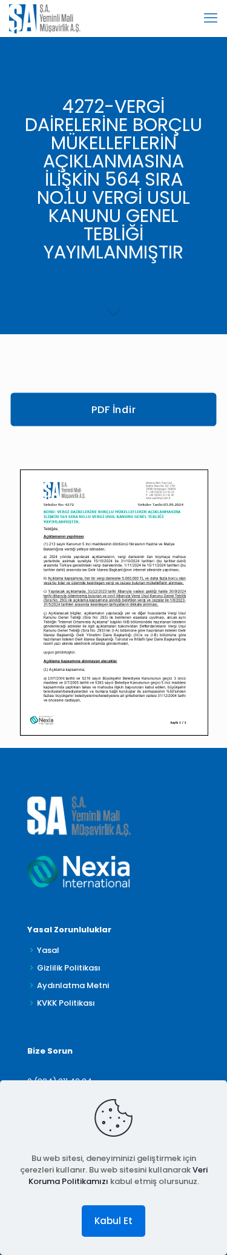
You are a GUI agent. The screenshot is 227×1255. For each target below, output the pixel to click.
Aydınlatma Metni (73, 985)
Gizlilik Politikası (68, 968)
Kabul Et (113, 1220)
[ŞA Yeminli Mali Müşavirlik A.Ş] (45, 18)
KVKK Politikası (66, 1003)
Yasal (48, 950)
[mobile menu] (210, 18)
